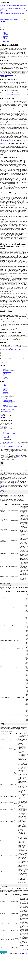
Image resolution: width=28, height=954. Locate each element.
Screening (5, 33)
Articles (4, 368)
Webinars (5, 373)
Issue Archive (6, 378)
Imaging (5, 38)
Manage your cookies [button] (7, 439)
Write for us (2, 409)
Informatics (5, 39)
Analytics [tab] (2, 723)
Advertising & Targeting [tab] (5, 583)
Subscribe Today (7, 411)
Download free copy (4, 362)
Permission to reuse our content (10, 406)
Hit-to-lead (5, 388)
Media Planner (6, 398)
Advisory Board (6, 405)
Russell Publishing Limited (7, 442)
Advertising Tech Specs (8, 402)
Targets (4, 32)
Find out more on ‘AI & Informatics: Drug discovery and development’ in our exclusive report (13, 6)
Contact (2, 411)
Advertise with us (9, 19)
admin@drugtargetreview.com (13, 94)
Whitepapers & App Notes (9, 370)
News (4, 369)
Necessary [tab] (2, 490)
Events (4, 376)
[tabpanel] (14, 538)
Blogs (4, 374)
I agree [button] (13, 459)
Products (5, 377)
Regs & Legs (6, 41)
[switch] (0, 724)
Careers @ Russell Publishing (9, 433)
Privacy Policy (21, 307)
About (4, 432)
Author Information (7, 404)
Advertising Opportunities (9, 401)
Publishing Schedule (7, 400)
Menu (2, 29)
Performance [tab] (3, 885)
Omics (4, 37)
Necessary (4, 491)
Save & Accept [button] (3, 952)
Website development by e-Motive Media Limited (11, 446)
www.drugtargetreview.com (6, 75)
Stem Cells (5, 34)
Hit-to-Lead (5, 36)
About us (2, 19)
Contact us (16, 19)
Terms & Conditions (7, 435)
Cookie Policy (6, 437)
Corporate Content (7, 372)
